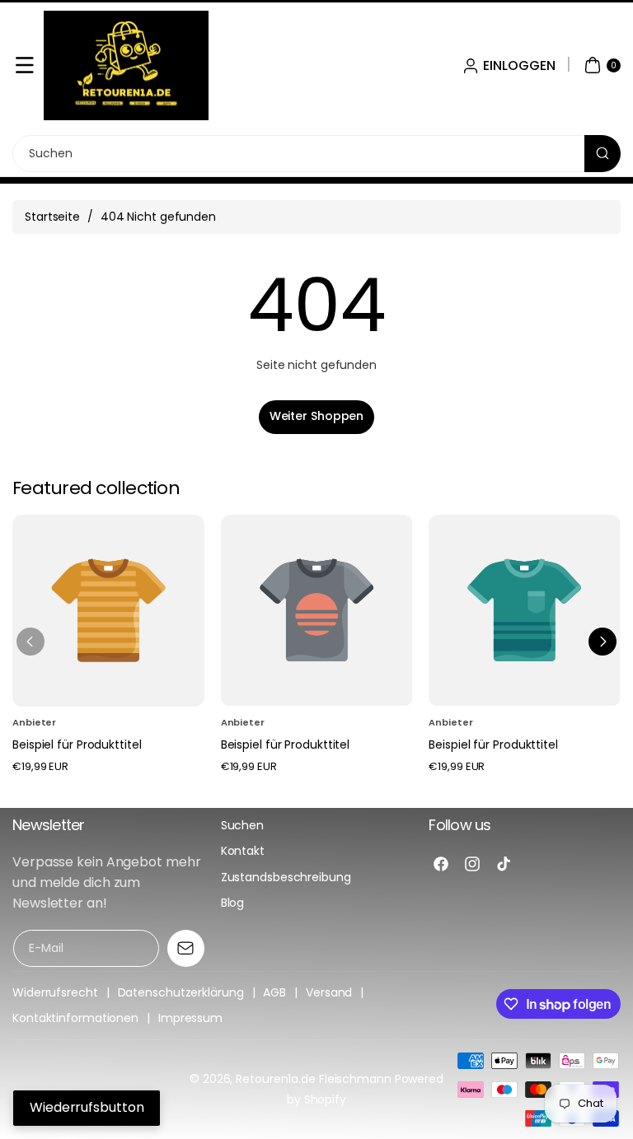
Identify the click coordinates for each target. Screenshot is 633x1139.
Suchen (242, 825)
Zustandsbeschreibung (286, 877)
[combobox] (316, 153)
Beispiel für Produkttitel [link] (77, 744)
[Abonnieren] (185, 948)
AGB (274, 992)
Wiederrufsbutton (86, 1107)
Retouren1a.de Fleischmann (314, 1079)
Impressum (190, 1018)
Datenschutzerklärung (181, 992)
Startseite (52, 216)
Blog (233, 902)
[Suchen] (602, 153)
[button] (24, 65)
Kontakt (243, 851)
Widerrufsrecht (55, 992)
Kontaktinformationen (75, 1018)
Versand (329, 992)
